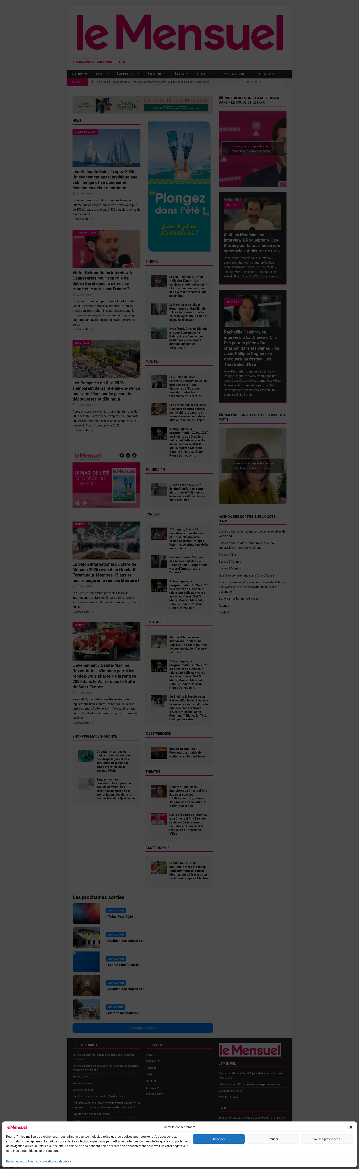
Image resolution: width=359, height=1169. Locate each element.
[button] (351, 1127)
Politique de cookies (20, 1161)
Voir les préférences (326, 1139)
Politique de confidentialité (53, 1161)
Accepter (219, 1139)
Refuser (272, 1139)
